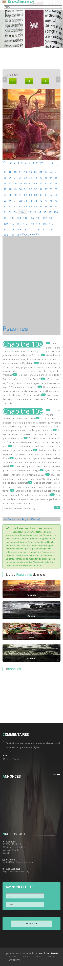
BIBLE (25, 956)
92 (10, 212)
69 (5, 200)
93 (15, 212)
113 (32, 223)
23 (51, 171)
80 (5, 206)
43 (40, 183)
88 (46, 206)
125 (6, 235)
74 (30, 200)
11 (46, 162)
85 (30, 206)
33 (46, 177)
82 (15, 206)
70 (10, 200)
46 (56, 183)
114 (38, 223)
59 (10, 194)
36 (5, 183)
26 (10, 177)
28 (20, 177)
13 (56, 166)
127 (19, 235)
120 (25, 229)
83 (20, 206)
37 (10, 183)
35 (56, 177)
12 (51, 162)
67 (51, 194)
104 (25, 218)
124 (51, 229)
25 (5, 177)
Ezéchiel (31, 658)
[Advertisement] (24, 695)
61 (20, 194)
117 (6, 229)
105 (32, 218)
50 (20, 189)
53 (35, 189)
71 (15, 200)
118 (12, 229)
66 (46, 194)
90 (56, 206)
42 (35, 183)
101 (6, 218)
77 (46, 200)
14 (5, 171)
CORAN (37, 956)
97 (39, 212)
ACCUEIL (12, 956)
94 (22, 212)
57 (56, 189)
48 (10, 189)
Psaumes (31, 595)
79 (56, 200)
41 (30, 183)
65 (40, 194)
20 (35, 171)
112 (25, 223)
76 (40, 200)
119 (19, 229)
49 (15, 189)
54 (40, 189)
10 (41, 162)
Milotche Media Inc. (29, 953)
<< (4, 161)
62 (25, 194)
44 (46, 183)
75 (35, 200)
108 (51, 218)
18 (25, 171)
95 (29, 212)
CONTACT (51, 956)
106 (38, 218)
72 (20, 200)
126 (12, 235)
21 (40, 171)
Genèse (31, 616)
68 (56, 194)
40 (25, 183)
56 (51, 189)
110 (12, 223)
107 (45, 218)
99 (50, 212)
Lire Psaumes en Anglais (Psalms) (21, 519)
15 (10, 171)
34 (51, 177)
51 (25, 189)
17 (20, 171)
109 (6, 223)
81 (10, 206)
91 (5, 212)
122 (38, 229)
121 (32, 229)
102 (12, 218)
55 (46, 189)
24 (56, 171)
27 (15, 177)
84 (25, 206)
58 (5, 194)
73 (25, 200)
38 (15, 183)
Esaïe (31, 637)
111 (19, 223)
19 (30, 171)
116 (51, 223)
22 (46, 171)
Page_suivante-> (31, 234)
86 (35, 206)
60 (15, 194)
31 (35, 177)
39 (20, 183)
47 (5, 189)
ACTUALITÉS (14, 960)
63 (30, 194)
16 (15, 171)
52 (30, 189)
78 (51, 200)
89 (51, 206)
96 (34, 212)
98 (45, 212)
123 (45, 229)
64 (35, 194)
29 (25, 177)
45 (51, 183)
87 (40, 206)
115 (45, 223)
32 (40, 177)
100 (56, 212)
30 (30, 177)
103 (19, 218)
